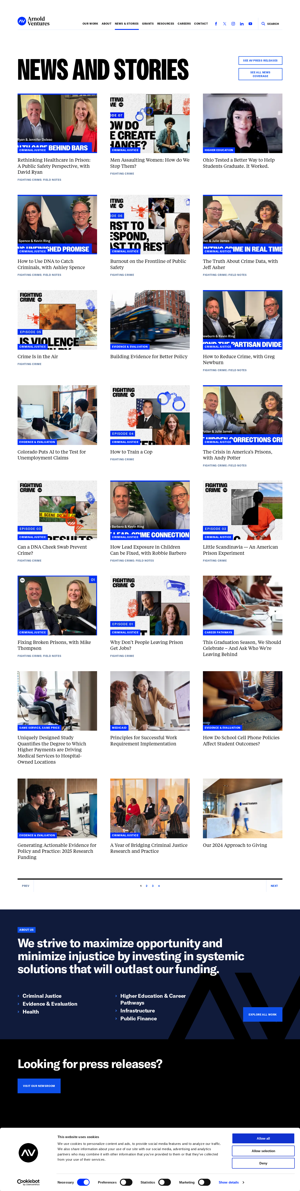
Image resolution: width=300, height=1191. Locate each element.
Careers (184, 23)
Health (31, 1011)
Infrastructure (137, 1010)
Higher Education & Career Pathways (153, 999)
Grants (148, 23)
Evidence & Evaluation (50, 1003)
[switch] (126, 1182)
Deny (263, 1163)
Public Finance (138, 1018)
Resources (165, 23)
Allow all (263, 1138)
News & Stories (127, 23)
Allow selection (263, 1151)
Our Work (90, 23)
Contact (201, 23)
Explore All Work (263, 1014)
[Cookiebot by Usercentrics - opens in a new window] (28, 1182)
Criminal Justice (42, 995)
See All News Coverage (260, 74)
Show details (229, 1182)
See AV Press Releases (260, 60)
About (107, 23)
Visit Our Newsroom (39, 1085)
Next (274, 885)
